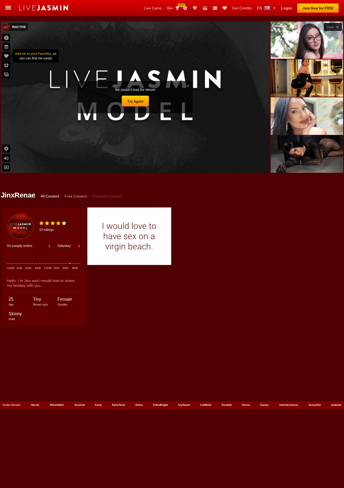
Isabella (336, 404)
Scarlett (79, 404)
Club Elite (195, 8)
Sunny (264, 404)
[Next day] (79, 246)
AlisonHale (57, 404)
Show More (307, 164)
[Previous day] (49, 246)
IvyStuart (184, 404)
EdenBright (160, 404)
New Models (170, 8)
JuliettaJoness (288, 404)
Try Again (135, 101)
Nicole (35, 404)
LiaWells (206, 404)
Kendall (227, 404)
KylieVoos (118, 404)
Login (286, 8)
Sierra (246, 404)
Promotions (185, 8)
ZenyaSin (315, 404)
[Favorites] (225, 8)
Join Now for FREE (318, 8)
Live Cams (153, 8)
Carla (98, 404)
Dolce (139, 404)
